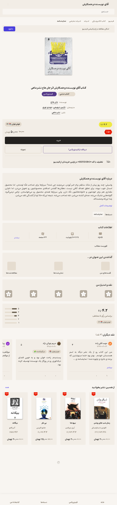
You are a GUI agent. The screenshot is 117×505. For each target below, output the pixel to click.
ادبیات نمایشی (75, 21)
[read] (11, 266)
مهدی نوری (47, 107)
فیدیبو (111, 21)
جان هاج (54, 102)
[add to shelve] (105, 266)
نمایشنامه (61, 21)
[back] (112, 4)
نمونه (23, 149)
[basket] (11, 4)
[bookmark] (66, 80)
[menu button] (4, 4)
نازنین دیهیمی (59, 107)
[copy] (7, 162)
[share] (51, 80)
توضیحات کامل (105, 205)
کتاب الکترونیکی (98, 21)
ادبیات (86, 21)
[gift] (58, 80)
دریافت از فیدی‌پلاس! (78, 149)
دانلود (10, 29)
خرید (58, 140)
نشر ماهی (56, 112)
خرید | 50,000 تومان (30, 501)
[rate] (108, 293)
